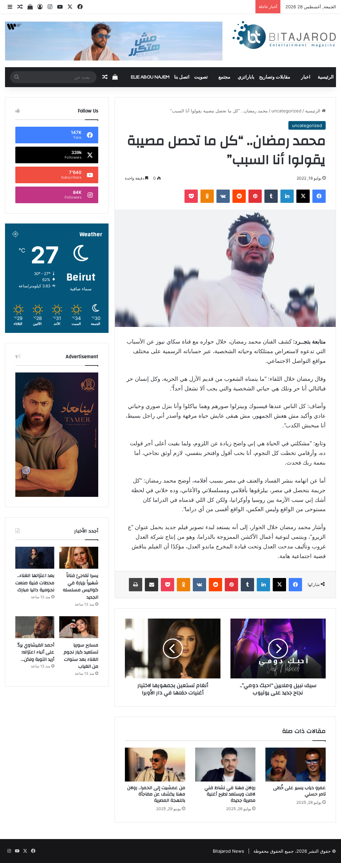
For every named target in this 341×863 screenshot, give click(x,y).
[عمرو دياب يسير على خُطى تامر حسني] (295, 765)
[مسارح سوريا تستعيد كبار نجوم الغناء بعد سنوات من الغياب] (78, 627)
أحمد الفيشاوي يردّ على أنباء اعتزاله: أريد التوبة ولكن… (35, 652)
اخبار (305, 77)
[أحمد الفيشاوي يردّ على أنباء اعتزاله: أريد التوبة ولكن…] (34, 627)
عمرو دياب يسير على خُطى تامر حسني (299, 791)
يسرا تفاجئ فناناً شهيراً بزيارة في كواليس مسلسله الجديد (80, 586)
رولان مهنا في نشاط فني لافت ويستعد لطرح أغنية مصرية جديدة (229, 794)
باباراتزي (246, 77)
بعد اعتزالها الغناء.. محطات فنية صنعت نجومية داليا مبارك (34, 582)
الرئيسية (326, 77)
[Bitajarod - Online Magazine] (284, 36)
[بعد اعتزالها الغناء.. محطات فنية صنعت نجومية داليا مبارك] (34, 558)
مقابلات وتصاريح (274, 77)
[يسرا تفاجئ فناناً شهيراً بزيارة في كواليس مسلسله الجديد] (78, 558)
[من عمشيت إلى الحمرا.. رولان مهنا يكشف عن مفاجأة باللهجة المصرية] (155, 765)
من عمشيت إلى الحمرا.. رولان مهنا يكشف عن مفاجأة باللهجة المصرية (156, 794)
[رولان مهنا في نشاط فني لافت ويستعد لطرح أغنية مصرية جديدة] (225, 765)
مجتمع (224, 77)
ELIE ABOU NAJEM (150, 77)
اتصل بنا (181, 77)
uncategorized (286, 110)
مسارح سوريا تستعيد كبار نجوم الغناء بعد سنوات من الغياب (81, 656)
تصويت (201, 77)
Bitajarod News (228, 851)
